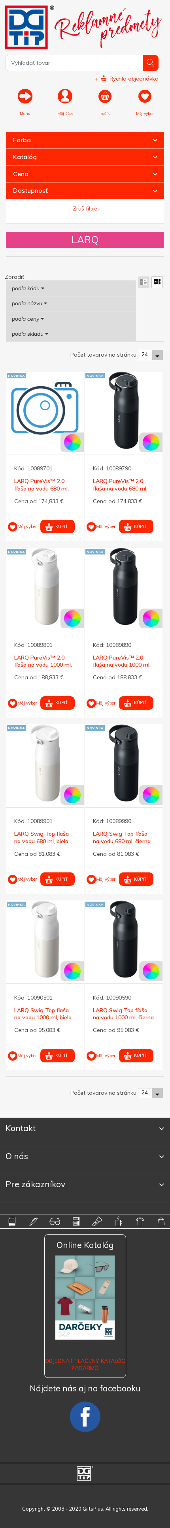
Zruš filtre (85, 208)
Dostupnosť (30, 190)
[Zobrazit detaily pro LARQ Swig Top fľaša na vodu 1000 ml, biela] (45, 939)
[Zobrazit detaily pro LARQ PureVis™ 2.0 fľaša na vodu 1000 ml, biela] (45, 586)
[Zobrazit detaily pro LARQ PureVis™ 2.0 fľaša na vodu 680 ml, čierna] (123, 410)
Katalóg (25, 157)
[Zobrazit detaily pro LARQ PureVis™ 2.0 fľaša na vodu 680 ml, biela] (45, 410)
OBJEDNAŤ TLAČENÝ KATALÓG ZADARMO (85, 1364)
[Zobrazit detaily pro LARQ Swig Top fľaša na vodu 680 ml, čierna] (123, 763)
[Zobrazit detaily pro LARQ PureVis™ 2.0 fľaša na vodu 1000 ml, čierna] (123, 586)
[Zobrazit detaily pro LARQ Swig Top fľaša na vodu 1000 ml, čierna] (123, 939)
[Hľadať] (151, 63)
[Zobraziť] (143, 282)
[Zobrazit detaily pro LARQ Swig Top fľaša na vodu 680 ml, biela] (45, 763)
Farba (22, 140)
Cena (20, 174)
